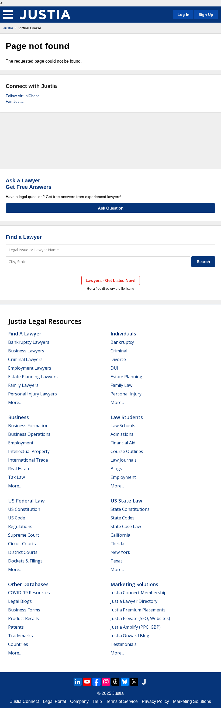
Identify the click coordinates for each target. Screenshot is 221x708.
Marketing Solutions (134, 584)
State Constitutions (130, 509)
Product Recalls (23, 618)
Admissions (121, 434)
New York (120, 552)
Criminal (118, 351)
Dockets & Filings (25, 561)
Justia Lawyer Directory (133, 601)
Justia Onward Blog (129, 636)
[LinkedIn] (78, 682)
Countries (18, 644)
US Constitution (24, 509)
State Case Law (125, 526)
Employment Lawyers (29, 368)
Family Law (121, 385)
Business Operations (29, 434)
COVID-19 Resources (29, 593)
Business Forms (24, 610)
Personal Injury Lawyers (32, 394)
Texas (116, 561)
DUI (114, 368)
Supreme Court (23, 535)
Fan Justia (14, 101)
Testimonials (123, 644)
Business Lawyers (26, 351)
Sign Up (206, 14)
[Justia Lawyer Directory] (144, 682)
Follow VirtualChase (23, 96)
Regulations (20, 526)
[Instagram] (106, 682)
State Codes (122, 518)
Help (97, 701)
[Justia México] (45, 14)
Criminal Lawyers (25, 359)
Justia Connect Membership (138, 593)
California (120, 535)
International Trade (28, 460)
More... (15, 402)
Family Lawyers (23, 385)
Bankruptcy (122, 342)
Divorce (118, 359)
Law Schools (122, 426)
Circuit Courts (22, 544)
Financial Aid (122, 443)
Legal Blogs (20, 601)
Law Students (126, 417)
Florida (117, 544)
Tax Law (16, 477)
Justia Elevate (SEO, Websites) (140, 618)
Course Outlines (126, 451)
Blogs (116, 469)
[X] (134, 682)
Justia (8, 28)
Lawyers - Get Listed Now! (111, 280)
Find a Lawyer (24, 237)
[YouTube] (87, 682)
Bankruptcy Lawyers (28, 342)
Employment (20, 443)
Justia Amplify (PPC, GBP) (135, 627)
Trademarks (20, 636)
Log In (183, 14)
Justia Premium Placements (137, 610)
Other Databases (28, 584)
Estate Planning (126, 377)
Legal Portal (54, 701)
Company (79, 701)
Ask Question (110, 208)
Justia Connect (24, 701)
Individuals (123, 333)
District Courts (22, 552)
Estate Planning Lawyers (33, 377)
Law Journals (123, 460)
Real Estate (19, 469)
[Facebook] (96, 682)
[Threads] (115, 682)
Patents (16, 627)
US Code (16, 518)
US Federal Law (26, 500)
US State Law (126, 500)
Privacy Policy (155, 701)
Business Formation (28, 426)
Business (18, 417)
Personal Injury (125, 394)
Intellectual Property (29, 451)
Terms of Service (122, 701)
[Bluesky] (125, 682)
